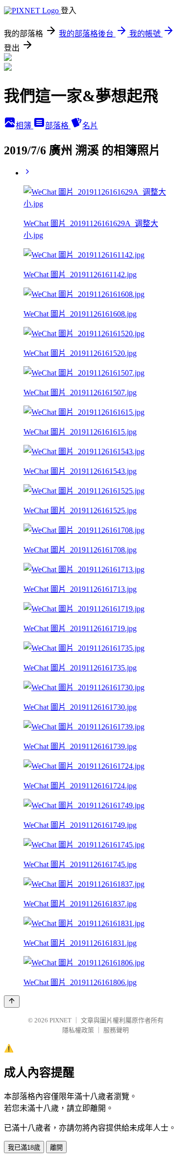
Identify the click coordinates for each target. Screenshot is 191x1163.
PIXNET (60, 1020)
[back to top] (12, 1001)
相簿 (24, 125)
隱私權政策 (78, 1030)
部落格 (58, 125)
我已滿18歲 (24, 1147)
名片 (90, 125)
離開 (56, 1147)
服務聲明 (116, 1030)
